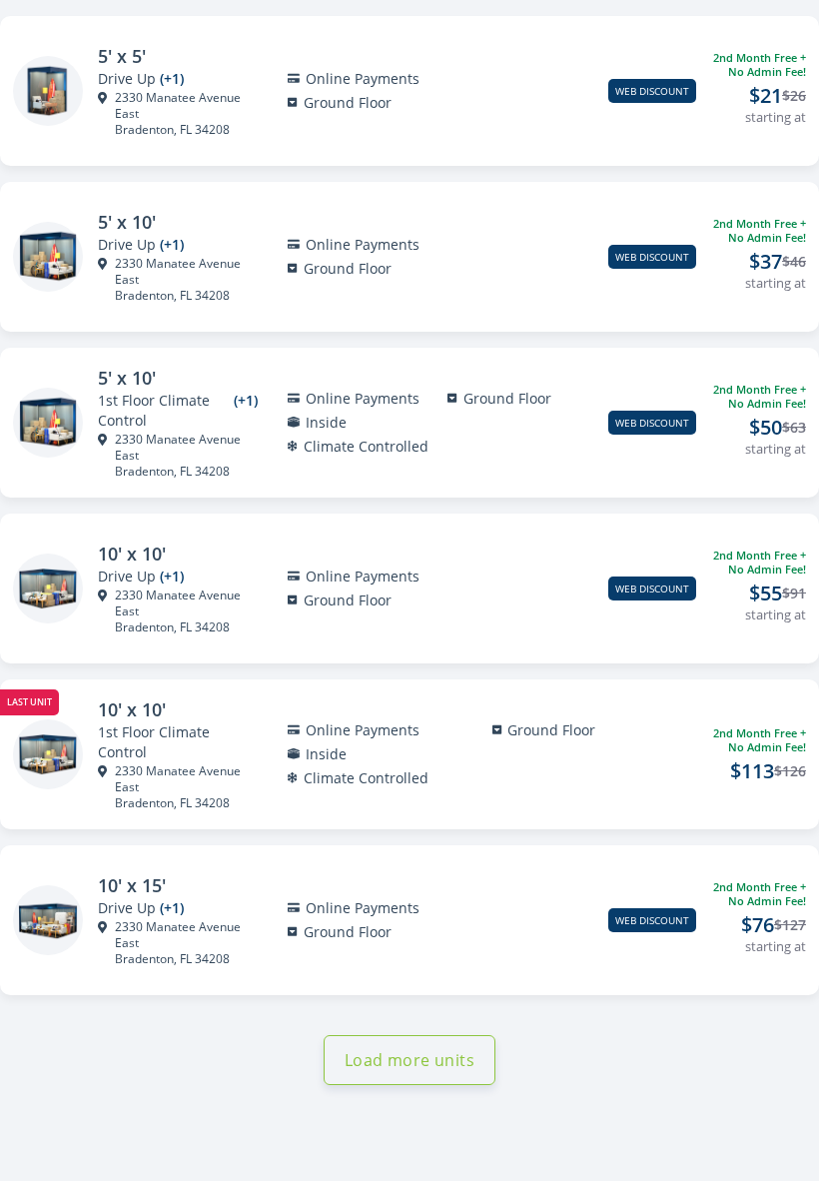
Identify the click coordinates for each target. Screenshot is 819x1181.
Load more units (409, 1060)
